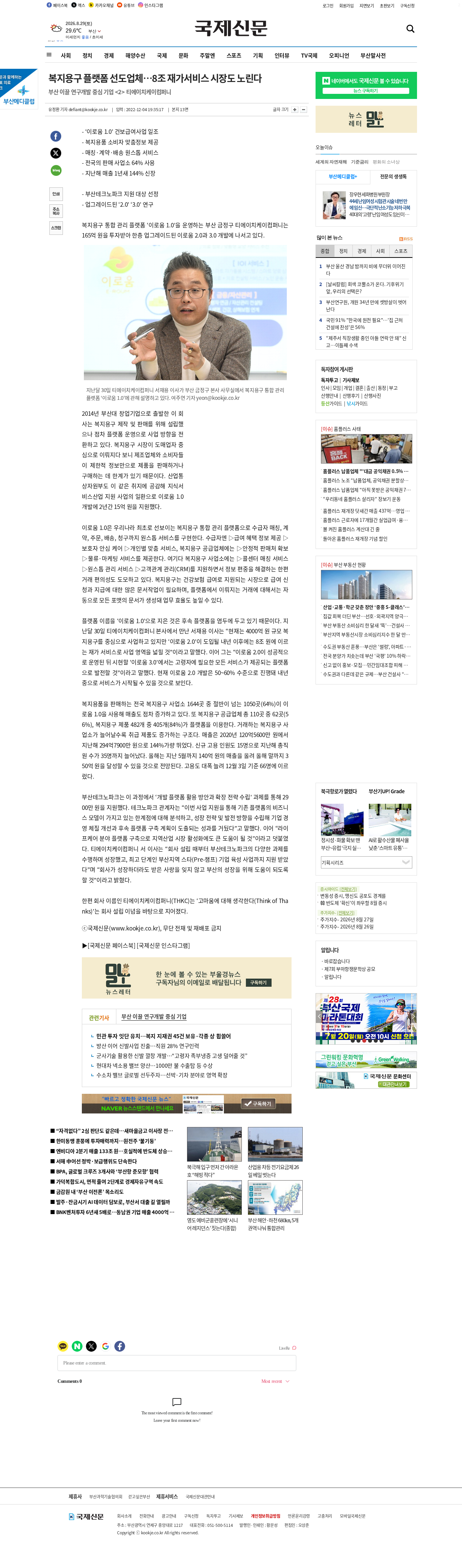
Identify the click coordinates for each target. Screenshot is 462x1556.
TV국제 (309, 55)
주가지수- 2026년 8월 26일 (346, 926)
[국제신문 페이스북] (112, 945)
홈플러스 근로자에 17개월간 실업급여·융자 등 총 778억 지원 (382, 519)
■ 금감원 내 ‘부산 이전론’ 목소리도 (87, 1191)
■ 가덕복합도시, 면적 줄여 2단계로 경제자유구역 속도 (106, 1181)
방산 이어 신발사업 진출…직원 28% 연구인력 (147, 1046)
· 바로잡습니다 (335, 961)
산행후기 (351, 395)
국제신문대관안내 (200, 1496)
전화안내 (146, 1516)
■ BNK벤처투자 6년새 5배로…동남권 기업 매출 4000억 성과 (114, 1211)
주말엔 (207, 55)
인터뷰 (282, 55)
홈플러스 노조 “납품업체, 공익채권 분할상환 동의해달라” (378, 480)
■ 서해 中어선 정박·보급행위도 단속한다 (93, 1161)
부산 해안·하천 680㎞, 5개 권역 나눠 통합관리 (273, 1223)
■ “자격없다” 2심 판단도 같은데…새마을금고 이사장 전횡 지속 (116, 1130)
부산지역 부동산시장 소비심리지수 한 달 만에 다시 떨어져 (378, 634)
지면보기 (367, 5)
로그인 (328, 5)
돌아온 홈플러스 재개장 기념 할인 (355, 538)
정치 (88, 55)
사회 (66, 55)
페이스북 (60, 5)
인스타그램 (153, 5)
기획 (258, 55)
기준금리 (359, 161)
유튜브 (128, 5)
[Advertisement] (237, 450)
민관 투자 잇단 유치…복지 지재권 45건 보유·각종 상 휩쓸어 (163, 1036)
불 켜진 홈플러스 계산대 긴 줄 (351, 529)
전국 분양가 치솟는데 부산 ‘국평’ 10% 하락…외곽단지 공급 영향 (385, 655)
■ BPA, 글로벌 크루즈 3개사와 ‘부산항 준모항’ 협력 (104, 1171)
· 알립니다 (331, 976)
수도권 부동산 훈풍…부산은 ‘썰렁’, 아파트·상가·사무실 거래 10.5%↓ (391, 646)
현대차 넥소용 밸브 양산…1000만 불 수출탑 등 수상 (154, 1065)
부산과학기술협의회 (105, 1496)
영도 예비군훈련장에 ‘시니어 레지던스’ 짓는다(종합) (212, 1223)
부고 (393, 387)
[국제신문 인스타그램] (163, 945)
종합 (325, 250)
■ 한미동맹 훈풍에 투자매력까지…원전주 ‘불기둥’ (103, 1140)
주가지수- (337, 913)
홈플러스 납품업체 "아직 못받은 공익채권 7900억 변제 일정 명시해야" (390, 489)
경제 (109, 55)
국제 (162, 55)
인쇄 (55, 194)
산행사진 (372, 395)
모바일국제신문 (353, 1516)
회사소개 (124, 1516)
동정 (382, 387)
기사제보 (236, 1516)
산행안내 (329, 395)
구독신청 (407, 5)
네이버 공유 (55, 171)
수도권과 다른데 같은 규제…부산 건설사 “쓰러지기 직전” (378, 674)
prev (319, 1016)
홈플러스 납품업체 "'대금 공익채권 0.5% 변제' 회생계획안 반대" (386, 471)
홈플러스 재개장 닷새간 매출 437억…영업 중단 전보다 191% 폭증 (387, 510)
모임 (336, 387)
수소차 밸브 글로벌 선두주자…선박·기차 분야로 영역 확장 (162, 1075)
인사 (325, 387)
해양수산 (135, 55)
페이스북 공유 (55, 137)
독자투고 (213, 1516)
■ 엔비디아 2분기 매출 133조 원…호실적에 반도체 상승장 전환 (116, 1150)
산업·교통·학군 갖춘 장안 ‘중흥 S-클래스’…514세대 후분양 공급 (386, 606)
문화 (184, 55)
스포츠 (234, 55)
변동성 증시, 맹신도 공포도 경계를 (353, 895)
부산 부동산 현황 (343, 564)
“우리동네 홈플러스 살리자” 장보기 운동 (362, 498)
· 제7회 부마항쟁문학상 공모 (348, 968)
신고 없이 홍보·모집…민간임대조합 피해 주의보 (369, 664)
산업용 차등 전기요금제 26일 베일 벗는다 (273, 1170)
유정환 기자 (58, 109)
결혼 (359, 387)
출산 (370, 387)
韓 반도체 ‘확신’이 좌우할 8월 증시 (353, 902)
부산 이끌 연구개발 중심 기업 (154, 1016)
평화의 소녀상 (386, 161)
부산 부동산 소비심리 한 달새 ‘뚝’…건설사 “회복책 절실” (377, 625)
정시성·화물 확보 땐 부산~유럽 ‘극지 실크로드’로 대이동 (341, 847)
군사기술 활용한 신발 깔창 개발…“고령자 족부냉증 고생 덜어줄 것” (172, 1055)
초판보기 (387, 5)
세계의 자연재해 (331, 161)
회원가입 (346, 5)
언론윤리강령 (299, 1516)
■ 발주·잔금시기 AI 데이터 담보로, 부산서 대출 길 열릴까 (110, 1201)
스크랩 (55, 228)
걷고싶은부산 (139, 1496)
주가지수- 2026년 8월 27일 (346, 919)
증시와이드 (338, 889)
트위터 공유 (55, 154)
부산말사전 (373, 55)
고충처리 (325, 1516)
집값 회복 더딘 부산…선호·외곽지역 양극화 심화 (370, 616)
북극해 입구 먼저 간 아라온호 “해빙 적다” (212, 1170)
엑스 (81, 5)
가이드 (331, 403)
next (413, 1016)
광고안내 (169, 1516)
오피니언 (339, 55)
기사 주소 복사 (55, 211)
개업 (348, 387)
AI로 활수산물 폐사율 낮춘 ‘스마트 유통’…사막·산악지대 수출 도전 (389, 851)
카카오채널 (104, 5)
